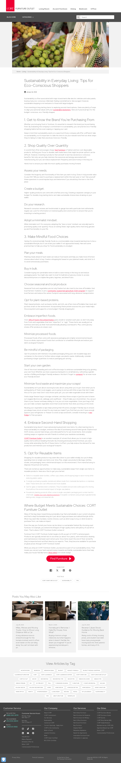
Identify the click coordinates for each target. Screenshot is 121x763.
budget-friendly (73, 670)
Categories (27, 17)
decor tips (71, 679)
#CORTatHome (25, 670)
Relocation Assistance (79, 730)
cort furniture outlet (50, 580)
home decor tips (72, 687)
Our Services (48, 718)
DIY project (40, 683)
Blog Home (11, 17)
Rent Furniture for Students (81, 715)
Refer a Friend (48, 730)
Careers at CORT (49, 723)
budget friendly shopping (91, 670)
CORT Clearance (46, 674)
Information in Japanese (80, 738)
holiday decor (20, 687)
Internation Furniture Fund (81, 735)
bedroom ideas (49, 670)
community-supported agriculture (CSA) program (66, 291)
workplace (71, 696)
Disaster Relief (77, 728)
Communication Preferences (30, 747)
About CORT (48, 713)
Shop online (52, 553)
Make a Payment (27, 739)
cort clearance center (64, 674)
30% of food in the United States (41, 320)
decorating (44, 679)
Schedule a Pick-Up (27, 742)
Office (93, 9)
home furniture (100, 687)
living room (56, 691)
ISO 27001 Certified (50, 740)
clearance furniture (22, 674)
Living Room (44, 9)
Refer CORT (25, 744)
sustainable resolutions (62, 110)
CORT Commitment (50, 715)
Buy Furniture (77, 725)
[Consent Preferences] (3, 759)
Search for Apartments (80, 733)
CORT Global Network (103, 723)
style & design (86, 691)
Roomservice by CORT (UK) (105, 725)
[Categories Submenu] (33, 17)
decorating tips (58, 679)
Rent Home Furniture (79, 713)
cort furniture (81, 674)
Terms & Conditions (38, 757)
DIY (31, 683)
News (45, 735)
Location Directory (49, 733)
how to (30, 691)
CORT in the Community (51, 728)
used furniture (58, 696)
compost (79, 374)
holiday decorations (36, 687)
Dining (73, 9)
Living (24, 71)
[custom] (23, 729)
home (49, 687)
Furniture (76, 683)
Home (19, 71)
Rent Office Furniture (80, 720)
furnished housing (62, 683)
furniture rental (89, 683)
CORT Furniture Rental (104, 713)
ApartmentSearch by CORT (105, 728)
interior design (42, 691)
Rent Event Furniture (79, 723)
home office (20, 691)
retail (75, 691)
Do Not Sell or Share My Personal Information (64, 758)
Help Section (25, 737)
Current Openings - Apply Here (53, 725)
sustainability (67, 580)
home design (86, 687)
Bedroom (83, 9)
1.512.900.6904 (12, 721)
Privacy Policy (16, 757)
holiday (102, 683)
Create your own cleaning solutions (46, 495)
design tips (97, 679)
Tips (77, 580)
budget (60, 670)
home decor (59, 687)
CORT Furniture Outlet (33, 438)
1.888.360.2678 (12, 715)
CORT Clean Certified (50, 738)
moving (66, 691)
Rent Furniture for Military (81, 718)
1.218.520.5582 (12, 727)
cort (35, 674)
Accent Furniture (60, 9)
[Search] (78, 17)
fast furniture (60, 150)
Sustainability (48, 720)
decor (34, 679)
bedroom (37, 670)
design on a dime (84, 679)
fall (49, 683)
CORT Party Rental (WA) (104, 720)
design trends (20, 683)
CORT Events (101, 718)
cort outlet (24, 679)
